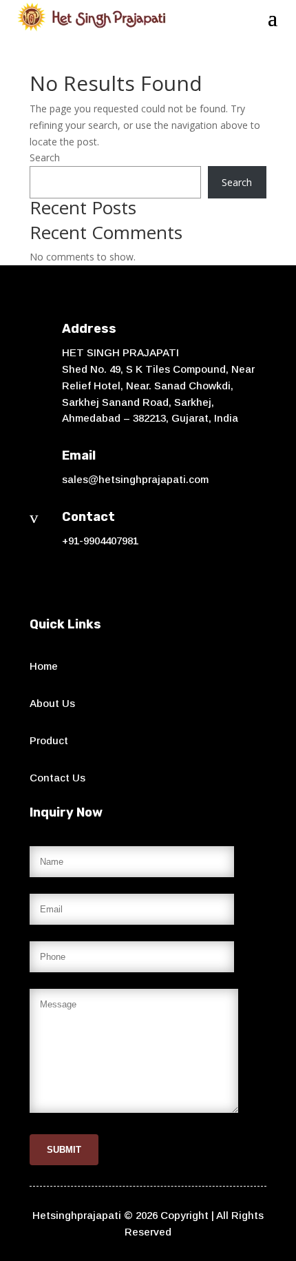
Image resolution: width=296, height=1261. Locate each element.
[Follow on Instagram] (68, 581)
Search (45, 157)
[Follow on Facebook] (41, 581)
